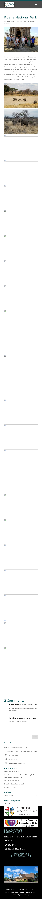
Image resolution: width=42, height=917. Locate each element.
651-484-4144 (13, 759)
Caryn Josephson (11, 21)
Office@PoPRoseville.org (16, 763)
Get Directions (13, 755)
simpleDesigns (25, 895)
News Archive (30, 21)
